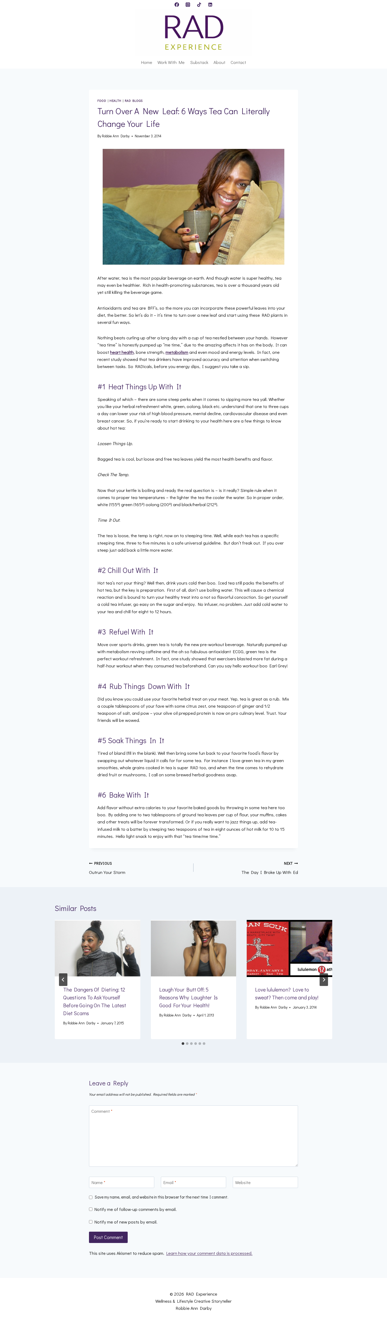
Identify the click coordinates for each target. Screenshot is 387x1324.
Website (243, 1182)
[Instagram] (187, 4)
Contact (238, 62)
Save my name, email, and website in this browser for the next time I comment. (161, 1197)
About (219, 62)
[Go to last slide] (63, 979)
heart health (122, 352)
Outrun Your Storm (107, 868)
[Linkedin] (210, 4)
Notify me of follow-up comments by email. (135, 1209)
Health (115, 101)
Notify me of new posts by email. (125, 1222)
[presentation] (97, 948)
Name (98, 1182)
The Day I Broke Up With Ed (269, 868)
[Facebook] (176, 4)
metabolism (177, 352)
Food (101, 101)
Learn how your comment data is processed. (209, 1253)
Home (146, 62)
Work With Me (171, 62)
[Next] (324, 979)
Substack (199, 62)
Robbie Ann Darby (116, 136)
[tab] (183, 1043)
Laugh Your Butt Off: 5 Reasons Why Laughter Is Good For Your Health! (188, 997)
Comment (101, 1111)
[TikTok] (199, 4)
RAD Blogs (134, 101)
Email (169, 1182)
